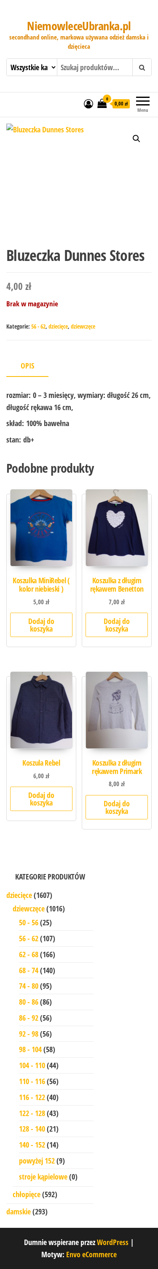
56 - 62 (38, 326)
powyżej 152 (37, 1161)
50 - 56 (28, 922)
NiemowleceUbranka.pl (79, 26)
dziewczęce (83, 326)
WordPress (113, 1242)
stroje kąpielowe (43, 1177)
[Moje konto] (88, 103)
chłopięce (26, 1194)
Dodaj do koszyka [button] (41, 625)
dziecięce (58, 326)
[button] (136, 138)
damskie (18, 1211)
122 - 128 (32, 1113)
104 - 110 (32, 1065)
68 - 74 (28, 970)
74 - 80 (28, 986)
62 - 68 (28, 954)
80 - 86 (28, 1002)
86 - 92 (28, 1018)
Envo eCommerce (91, 1254)
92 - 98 (28, 1034)
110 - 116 (32, 1081)
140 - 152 (32, 1145)
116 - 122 (32, 1097)
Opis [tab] (27, 366)
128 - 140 (32, 1129)
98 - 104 (30, 1049)
